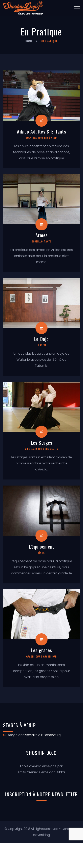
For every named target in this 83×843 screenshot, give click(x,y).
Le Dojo (41, 338)
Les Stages (41, 442)
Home (29, 41)
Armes (41, 235)
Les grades (41, 650)
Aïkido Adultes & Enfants (41, 131)
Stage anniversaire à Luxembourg (34, 735)
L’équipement (41, 546)
